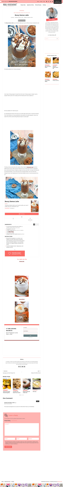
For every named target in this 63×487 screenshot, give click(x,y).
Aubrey (13, 17)
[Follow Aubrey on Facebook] (19, 366)
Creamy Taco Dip (56, 80)
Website (30, 438)
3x (37, 224)
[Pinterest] (50, 1)
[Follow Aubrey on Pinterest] (24, 366)
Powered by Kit (30, 337)
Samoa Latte (21, 261)
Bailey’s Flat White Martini (36, 372)
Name (6, 438)
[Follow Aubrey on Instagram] (21, 366)
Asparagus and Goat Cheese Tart (9, 372)
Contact (41, 1)
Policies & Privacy (7, 481)
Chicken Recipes (38, 4)
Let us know (14, 254)
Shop (44, 1)
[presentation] (7, 384)
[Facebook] (46, 1)
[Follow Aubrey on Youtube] (23, 366)
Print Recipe (22, 213)
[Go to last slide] (3, 386)
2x (35, 224)
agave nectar (11, 231)
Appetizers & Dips (30, 4)
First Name (25, 327)
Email (18, 438)
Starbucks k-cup (30, 167)
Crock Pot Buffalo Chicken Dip (55, 67)
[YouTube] (52, 1)
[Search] (57, 39)
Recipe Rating (7, 420)
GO (30, 335)
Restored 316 (60, 481)
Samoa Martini (22, 299)
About (38, 1)
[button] (19, 10)
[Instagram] (48, 1)
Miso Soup (34, 391)
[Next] (40, 386)
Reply (38, 401)
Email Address (25, 331)
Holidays (44, 4)
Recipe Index (23, 4)
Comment (7, 424)
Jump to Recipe (22, 20)
